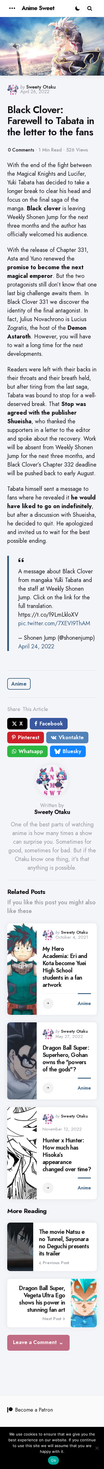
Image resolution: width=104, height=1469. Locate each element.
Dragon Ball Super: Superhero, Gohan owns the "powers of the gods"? (65, 1058)
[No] (97, 1448)
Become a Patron (34, 1410)
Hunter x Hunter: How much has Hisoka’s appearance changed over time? (66, 1155)
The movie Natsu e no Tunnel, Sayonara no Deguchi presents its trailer (64, 1242)
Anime (19, 684)
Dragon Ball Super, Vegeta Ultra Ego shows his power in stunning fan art (42, 1299)
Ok (53, 1460)
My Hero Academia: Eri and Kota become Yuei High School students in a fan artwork (64, 967)
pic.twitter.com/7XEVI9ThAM (54, 623)
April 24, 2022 (36, 646)
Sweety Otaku (41, 87)
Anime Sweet (38, 8)
